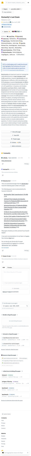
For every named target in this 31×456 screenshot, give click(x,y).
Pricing (3, 444)
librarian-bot (6, 181)
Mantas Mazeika (7, 52)
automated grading (18, 105)
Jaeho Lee (12, 54)
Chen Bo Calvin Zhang (16, 41)
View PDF (16, 135)
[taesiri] (16, 31)
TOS (2, 420)
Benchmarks (4, 74)
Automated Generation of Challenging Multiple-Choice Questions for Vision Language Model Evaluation (15, 207)
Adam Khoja (4, 47)
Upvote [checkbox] (7, 31)
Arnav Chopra (21, 45)
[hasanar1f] (13, 31)
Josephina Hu (22, 38)
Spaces (3, 441)
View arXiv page (16, 132)
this (10, 238)
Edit (4, 267)
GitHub (16, 142)
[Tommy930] (12, 31)
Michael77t (6, 169)
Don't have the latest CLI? (8, 308)
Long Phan (11, 36)
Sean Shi (23, 43)
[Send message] (28, 453)
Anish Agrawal (13, 45)
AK (11, 22)
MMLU (26, 82)
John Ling (15, 43)
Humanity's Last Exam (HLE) (9, 88)
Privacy (3, 423)
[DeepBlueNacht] (15, 31)
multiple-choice (11, 103)
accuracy (6, 82)
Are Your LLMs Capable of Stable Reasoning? (15, 216)
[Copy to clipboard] (20, 9)
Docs (2, 446)
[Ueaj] (14, 31)
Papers (5, 9)
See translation (5, 247)
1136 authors (20, 54)
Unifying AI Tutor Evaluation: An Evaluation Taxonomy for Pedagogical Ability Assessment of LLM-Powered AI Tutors (16, 201)
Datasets (3, 438)
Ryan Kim (11, 47)
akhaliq (5, 158)
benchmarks (20, 78)
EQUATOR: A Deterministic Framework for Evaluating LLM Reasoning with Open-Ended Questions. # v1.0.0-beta (15, 225)
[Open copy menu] (13, 12)
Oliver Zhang (16, 50)
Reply (27, 164)
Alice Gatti (20, 36)
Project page (16, 139)
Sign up (5, 292)
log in (9, 292)
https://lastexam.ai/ (6, 160)
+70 (21, 31)
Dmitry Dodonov (17, 52)
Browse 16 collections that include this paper (12, 400)
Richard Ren (18, 47)
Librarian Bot (24, 183)
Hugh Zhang (6, 41)
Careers (3, 428)
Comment (16, 288)
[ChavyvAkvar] (18, 31)
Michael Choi (4, 45)
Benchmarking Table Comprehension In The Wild (16, 194)
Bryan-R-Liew (7, 256)
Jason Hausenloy (7, 50)
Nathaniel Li (13, 38)
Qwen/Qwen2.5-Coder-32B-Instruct (16, 70)
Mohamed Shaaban (6, 43)
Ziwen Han (6, 38)
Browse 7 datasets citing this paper (9, 349)
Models (3, 436)
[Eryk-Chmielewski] (17, 31)
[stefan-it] (19, 31)
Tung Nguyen (4, 54)
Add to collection (16, 146)
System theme (7, 414)
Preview (9, 267)
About (3, 425)
